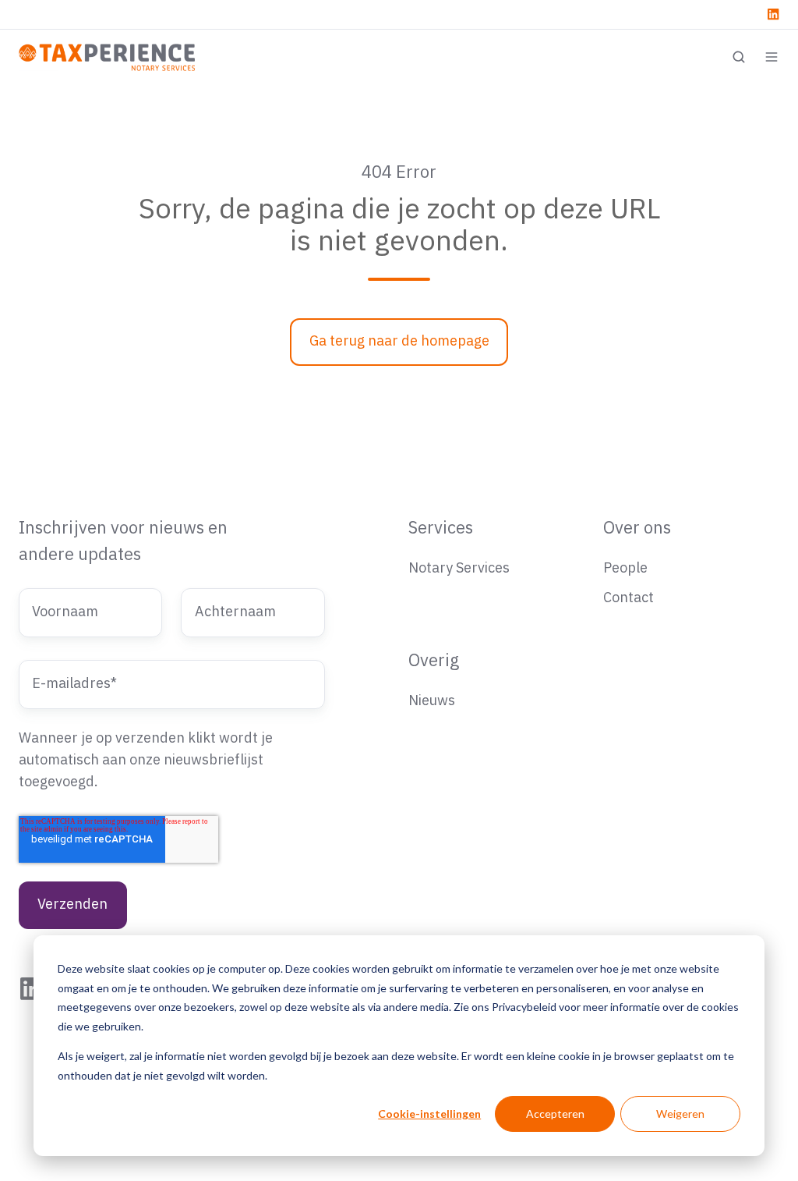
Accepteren (555, 1113)
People (625, 568)
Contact (628, 597)
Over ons (637, 528)
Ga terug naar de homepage (399, 341)
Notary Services (459, 568)
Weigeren (680, 1113)
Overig (433, 661)
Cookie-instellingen (429, 1113)
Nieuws (431, 700)
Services (440, 528)
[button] (739, 57)
